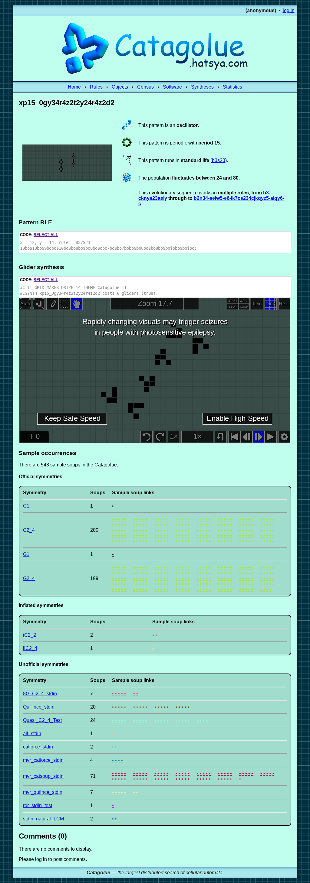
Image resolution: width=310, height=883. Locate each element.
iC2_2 (29, 635)
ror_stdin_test (37, 805)
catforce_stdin (38, 746)
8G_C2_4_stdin (40, 693)
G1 (26, 554)
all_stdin (32, 733)
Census (145, 86)
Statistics (232, 86)
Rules (96, 86)
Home (74, 86)
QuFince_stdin (38, 706)
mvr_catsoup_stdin (43, 776)
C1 (26, 505)
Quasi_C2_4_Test (42, 720)
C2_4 (29, 530)
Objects (120, 86)
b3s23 (218, 160)
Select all (46, 234)
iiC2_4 (30, 648)
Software (172, 86)
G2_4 (29, 578)
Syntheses (202, 86)
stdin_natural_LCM (43, 818)
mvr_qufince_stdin (42, 792)
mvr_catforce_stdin (43, 760)
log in (289, 10)
